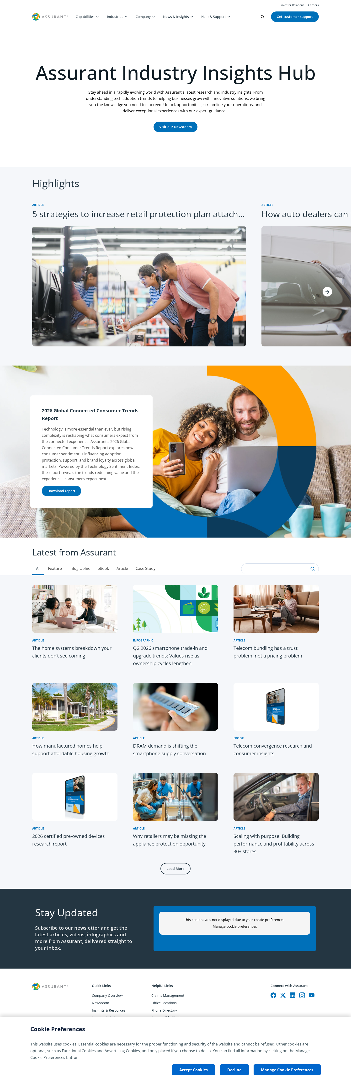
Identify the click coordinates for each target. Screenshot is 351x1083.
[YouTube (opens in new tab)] (311, 995)
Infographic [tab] (79, 568)
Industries (115, 16)
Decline (234, 1069)
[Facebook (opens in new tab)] (273, 995)
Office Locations (164, 1003)
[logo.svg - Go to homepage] (50, 17)
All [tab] (38, 568)
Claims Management (167, 995)
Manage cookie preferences (235, 926)
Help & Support (213, 16)
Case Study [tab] (145, 568)
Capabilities (85, 16)
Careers (313, 5)
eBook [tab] (103, 568)
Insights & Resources (108, 1010)
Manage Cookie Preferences (287, 1069)
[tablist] (175, 556)
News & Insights (176, 16)
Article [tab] (122, 568)
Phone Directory (164, 1010)
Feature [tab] (55, 568)
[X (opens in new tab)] (283, 995)
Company (143, 16)
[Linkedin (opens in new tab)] (292, 995)
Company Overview (107, 995)
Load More (175, 868)
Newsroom (100, 1003)
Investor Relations (292, 5)
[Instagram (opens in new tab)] (302, 995)
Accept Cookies (193, 1069)
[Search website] (262, 17)
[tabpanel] (175, 732)
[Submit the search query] (312, 568)
